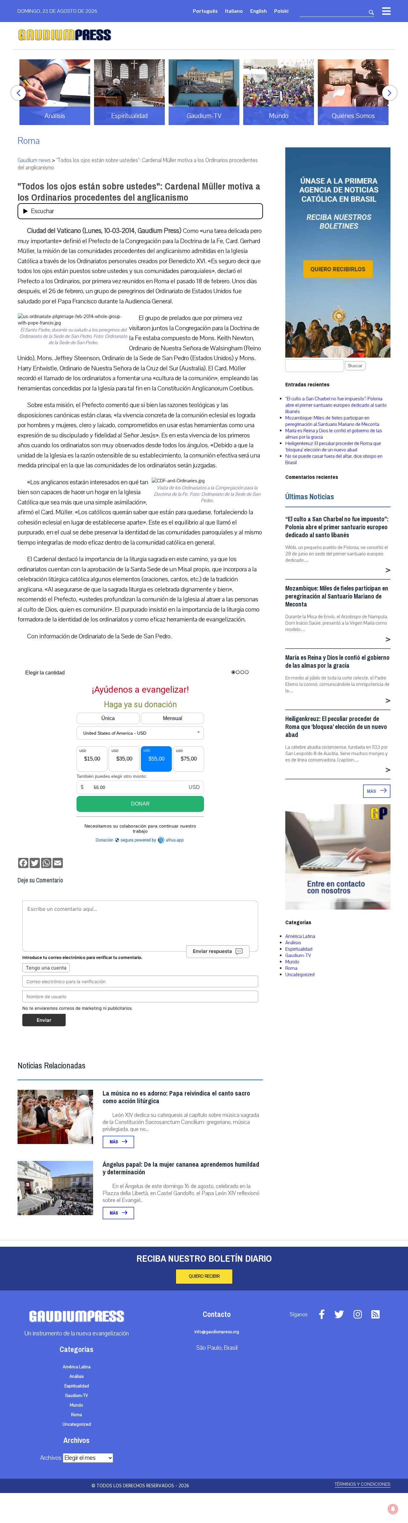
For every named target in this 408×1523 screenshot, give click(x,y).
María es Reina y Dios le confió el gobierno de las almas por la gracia (337, 662)
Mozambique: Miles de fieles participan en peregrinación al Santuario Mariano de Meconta (332, 421)
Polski (281, 11)
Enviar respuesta (212, 951)
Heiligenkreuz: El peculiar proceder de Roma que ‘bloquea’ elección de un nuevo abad (333, 446)
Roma (29, 141)
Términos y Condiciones (362, 1484)
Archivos (51, 1458)
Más (114, 1142)
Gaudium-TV (298, 955)
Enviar (44, 1020)
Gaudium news (34, 160)
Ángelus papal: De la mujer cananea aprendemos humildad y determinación (181, 1168)
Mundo (292, 962)
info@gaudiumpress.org (216, 1332)
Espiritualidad (298, 949)
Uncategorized (300, 974)
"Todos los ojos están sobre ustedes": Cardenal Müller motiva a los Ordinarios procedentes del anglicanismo (139, 192)
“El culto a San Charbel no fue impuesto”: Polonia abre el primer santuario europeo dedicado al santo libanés (336, 405)
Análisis (293, 943)
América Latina (300, 936)
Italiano (234, 11)
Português (205, 11)
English (258, 11)
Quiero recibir (204, 1276)
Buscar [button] (355, 366)
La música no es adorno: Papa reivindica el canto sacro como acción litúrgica (176, 1097)
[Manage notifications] (393, 1509)
